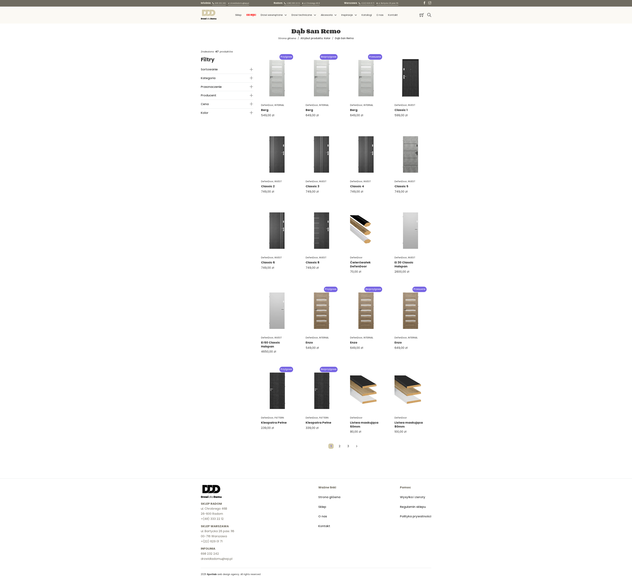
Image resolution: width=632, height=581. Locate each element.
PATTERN (279, 417)
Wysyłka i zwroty (412, 497)
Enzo (309, 342)
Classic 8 (312, 262)
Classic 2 (268, 186)
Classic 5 (401, 186)
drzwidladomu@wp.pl (216, 559)
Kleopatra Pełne (274, 422)
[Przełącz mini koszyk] (422, 15)
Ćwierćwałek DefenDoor (360, 264)
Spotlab (212, 574)
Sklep (238, 15)
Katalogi (367, 15)
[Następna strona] (356, 446)
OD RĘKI (251, 15)
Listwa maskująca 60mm (364, 424)
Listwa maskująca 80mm (409, 424)
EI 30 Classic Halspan (404, 264)
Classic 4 (357, 186)
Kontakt (393, 15)
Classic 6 (268, 262)
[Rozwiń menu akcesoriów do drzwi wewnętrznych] (335, 15)
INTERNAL (279, 105)
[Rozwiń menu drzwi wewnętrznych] (285, 15)
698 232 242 (210, 554)
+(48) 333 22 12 (212, 519)
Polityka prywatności (415, 516)
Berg (264, 110)
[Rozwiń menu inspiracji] (356, 15)
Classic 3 (312, 186)
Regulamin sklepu (413, 507)
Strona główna (287, 38)
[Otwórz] (429, 15)
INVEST (411, 105)
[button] (227, 69)
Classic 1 (401, 110)
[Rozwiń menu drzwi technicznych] (315, 15)
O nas (379, 15)
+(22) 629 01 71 (212, 541)
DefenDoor (267, 105)
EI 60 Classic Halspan (270, 344)
